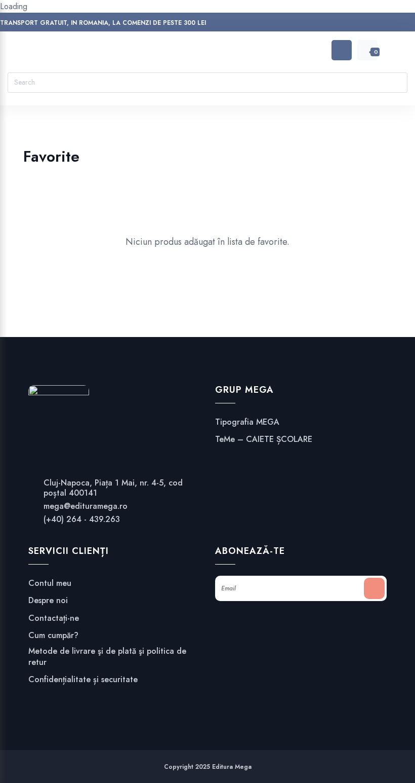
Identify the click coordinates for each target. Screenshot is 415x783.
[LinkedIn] (330, 24)
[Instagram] (310, 24)
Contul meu (49, 583)
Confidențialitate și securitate (83, 679)
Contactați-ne (53, 618)
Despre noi (48, 600)
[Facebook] (291, 24)
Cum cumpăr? (53, 635)
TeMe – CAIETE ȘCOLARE (263, 439)
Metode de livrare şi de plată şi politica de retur (107, 657)
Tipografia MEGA (247, 422)
